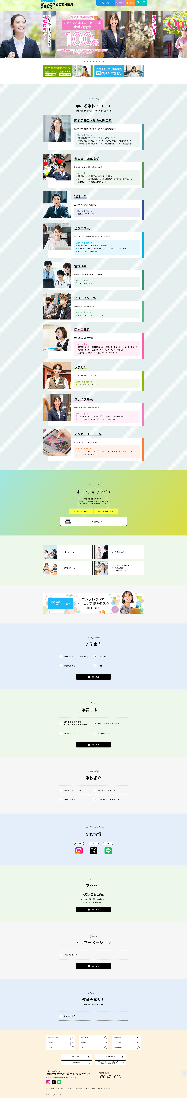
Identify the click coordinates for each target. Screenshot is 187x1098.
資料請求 (121, 3)
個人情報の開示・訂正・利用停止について (99, 1089)
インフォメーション (119, 1042)
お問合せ (131, 3)
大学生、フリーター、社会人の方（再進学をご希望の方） (108, 1062)
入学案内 (50, 1042)
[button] (81, 61)
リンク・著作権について (52, 1089)
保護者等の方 (110, 1056)
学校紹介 (83, 1042)
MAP (73, 1077)
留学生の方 (76, 1063)
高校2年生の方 (76, 1056)
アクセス (138, 4)
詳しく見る (95, 677)
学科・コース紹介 (53, 1037)
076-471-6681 (111, 1076)
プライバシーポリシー (66, 1089)
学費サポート (117, 1037)
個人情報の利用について (80, 1089)
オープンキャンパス (107, 3)
